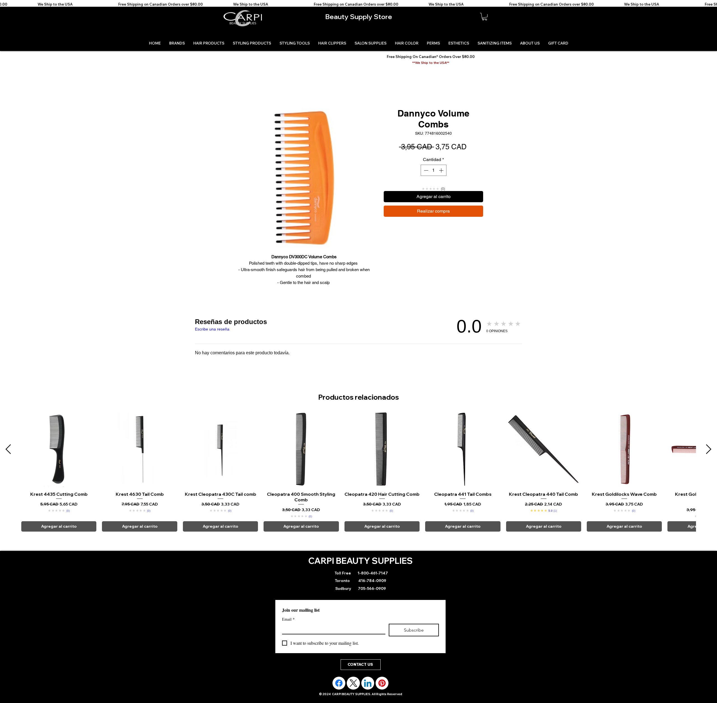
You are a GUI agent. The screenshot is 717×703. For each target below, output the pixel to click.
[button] (484, 16)
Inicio (239, 88)
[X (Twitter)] (353, 689)
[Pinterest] (382, 689)
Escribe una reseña (212, 335)
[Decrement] (425, 170)
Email (288, 625)
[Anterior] (8, 455)
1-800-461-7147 (372, 579)
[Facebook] (338, 689)
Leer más (303, 289)
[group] (358, 478)
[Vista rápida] (58, 455)
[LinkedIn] (367, 689)
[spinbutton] (433, 170)
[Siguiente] (708, 455)
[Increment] (442, 170)
